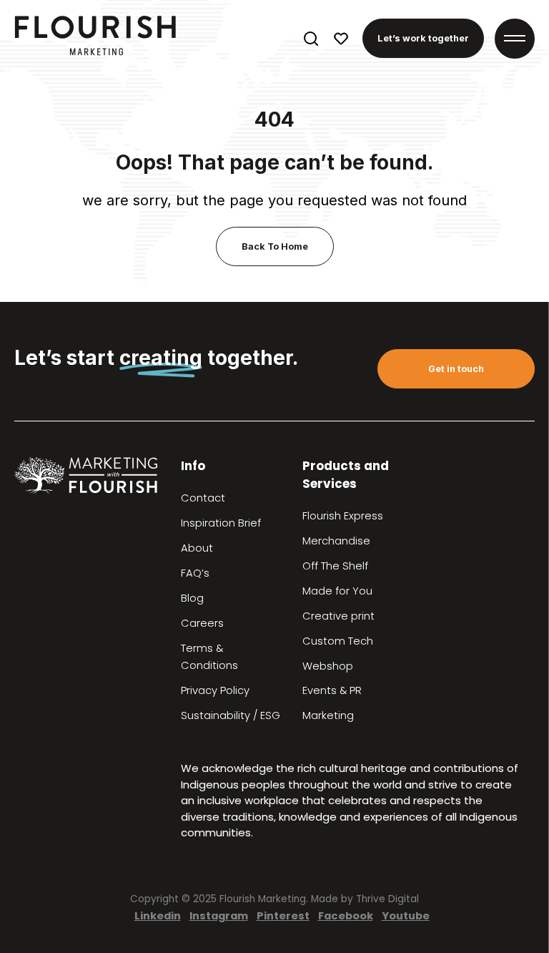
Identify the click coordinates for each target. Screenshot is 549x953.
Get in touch (456, 368)
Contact (203, 498)
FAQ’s (195, 573)
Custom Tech (337, 641)
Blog (192, 598)
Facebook (345, 915)
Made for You (337, 591)
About (197, 548)
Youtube (406, 915)
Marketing (328, 715)
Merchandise (336, 541)
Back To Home (275, 246)
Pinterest (283, 915)
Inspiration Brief (221, 523)
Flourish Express (342, 516)
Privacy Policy (215, 690)
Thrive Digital (387, 899)
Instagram (218, 915)
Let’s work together (423, 38)
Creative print (338, 616)
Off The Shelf (335, 566)
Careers (202, 623)
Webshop (327, 666)
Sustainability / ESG (230, 715)
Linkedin (157, 915)
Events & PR (332, 690)
